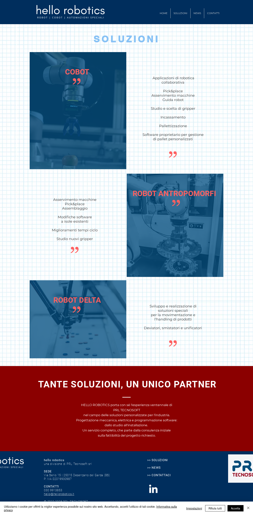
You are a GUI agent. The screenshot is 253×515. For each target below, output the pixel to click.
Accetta (235, 508)
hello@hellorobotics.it (59, 494)
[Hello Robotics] (153, 489)
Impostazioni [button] (194, 508)
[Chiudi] (248, 508)
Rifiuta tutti (215, 508)
